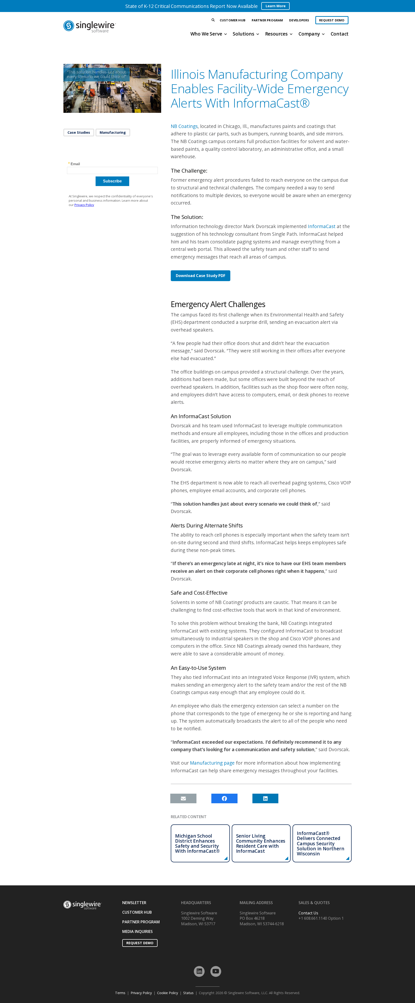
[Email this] (183, 798)
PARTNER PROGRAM (141, 921)
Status (188, 993)
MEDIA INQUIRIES (137, 931)
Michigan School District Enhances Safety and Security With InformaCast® (197, 843)
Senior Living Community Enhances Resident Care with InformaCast (261, 843)
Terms (120, 993)
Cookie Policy (167, 993)
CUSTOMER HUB (137, 912)
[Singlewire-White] (82, 905)
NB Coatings (184, 126)
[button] (213, 20)
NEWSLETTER (134, 902)
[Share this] (224, 798)
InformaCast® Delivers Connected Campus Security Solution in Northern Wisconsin (320, 843)
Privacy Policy (141, 993)
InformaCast (321, 226)
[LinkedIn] (199, 971)
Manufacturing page (212, 763)
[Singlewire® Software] (107, 26)
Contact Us (308, 913)
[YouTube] (215, 971)
